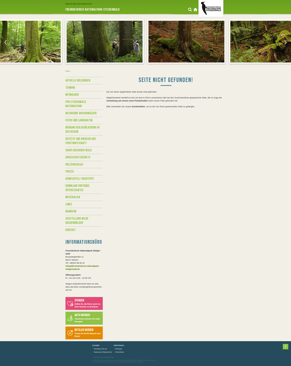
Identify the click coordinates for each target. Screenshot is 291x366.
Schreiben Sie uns (100, 349)
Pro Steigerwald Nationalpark (75, 104)
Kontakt (70, 230)
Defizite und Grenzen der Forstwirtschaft (80, 141)
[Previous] (6, 42)
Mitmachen (72, 95)
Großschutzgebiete (77, 157)
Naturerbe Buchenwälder (81, 113)
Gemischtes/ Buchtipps (79, 179)
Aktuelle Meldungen (77, 80)
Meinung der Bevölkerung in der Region (82, 129)
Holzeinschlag (74, 164)
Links (68, 204)
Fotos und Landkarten (79, 120)
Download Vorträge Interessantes (77, 188)
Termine (70, 88)
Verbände (118, 349)
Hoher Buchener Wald (78, 150)
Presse (69, 172)
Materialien (72, 197)
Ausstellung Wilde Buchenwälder (76, 221)
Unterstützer (119, 352)
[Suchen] (190, 9)
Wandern (70, 211)
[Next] (285, 42)
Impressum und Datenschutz (103, 357)
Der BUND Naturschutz (78, 4)
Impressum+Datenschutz (102, 352)
